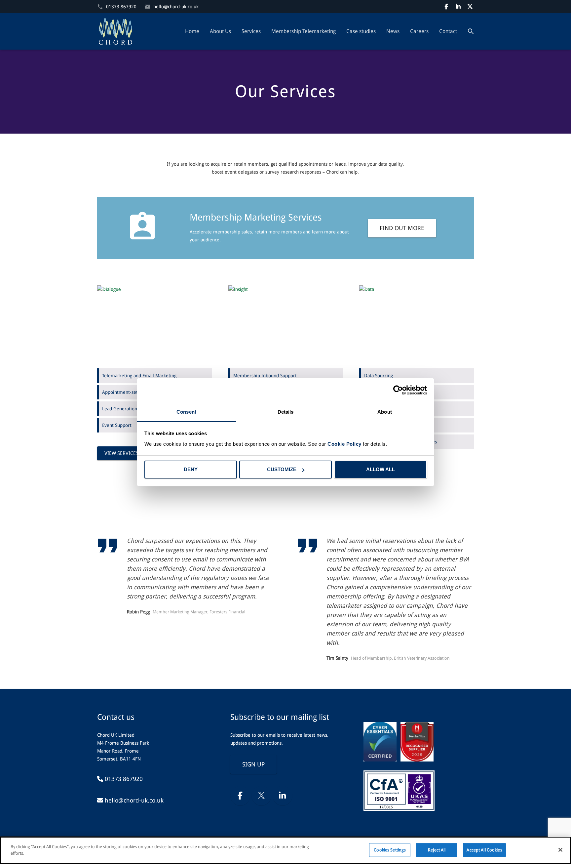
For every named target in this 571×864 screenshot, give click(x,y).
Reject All (436, 849)
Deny (191, 469)
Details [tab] (286, 412)
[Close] (560, 850)
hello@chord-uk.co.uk (176, 6)
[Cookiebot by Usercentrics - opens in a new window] (398, 390)
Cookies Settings (390, 849)
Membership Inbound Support (265, 375)
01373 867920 (121, 6)
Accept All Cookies (484, 849)
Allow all (380, 469)
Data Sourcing (378, 375)
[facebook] (446, 6)
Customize (281, 469)
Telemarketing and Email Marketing (139, 375)
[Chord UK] (115, 31)
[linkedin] (458, 6)
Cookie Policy (344, 444)
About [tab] (384, 412)
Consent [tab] (186, 412)
